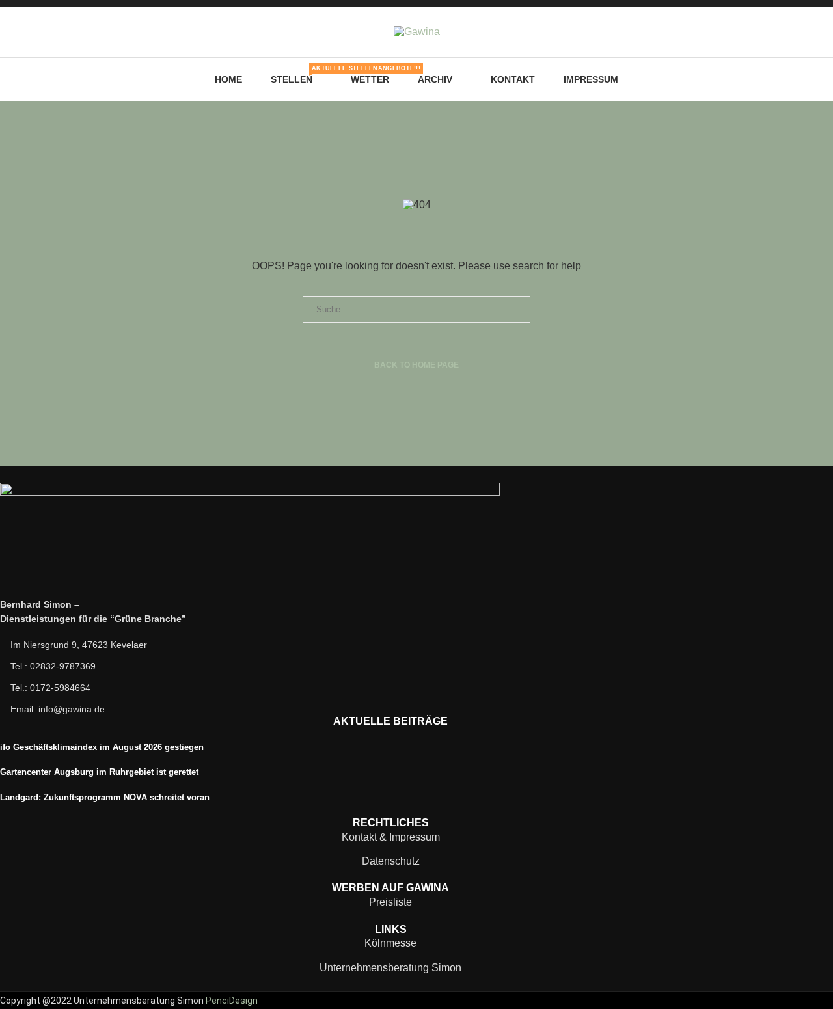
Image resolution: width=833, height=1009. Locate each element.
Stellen (296, 75)
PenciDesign (232, 1000)
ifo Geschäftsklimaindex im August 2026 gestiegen (102, 747)
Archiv (435, 79)
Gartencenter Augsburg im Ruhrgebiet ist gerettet (99, 772)
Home (228, 79)
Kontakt (513, 79)
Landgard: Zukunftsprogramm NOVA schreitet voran (105, 797)
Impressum (591, 79)
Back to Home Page (416, 365)
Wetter (370, 79)
